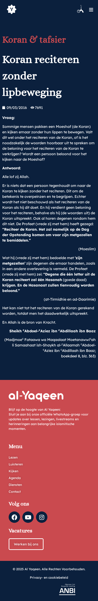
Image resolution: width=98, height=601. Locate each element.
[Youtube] (28, 517)
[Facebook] (14, 517)
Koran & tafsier (34, 39)
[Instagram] (41, 517)
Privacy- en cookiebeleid (49, 577)
